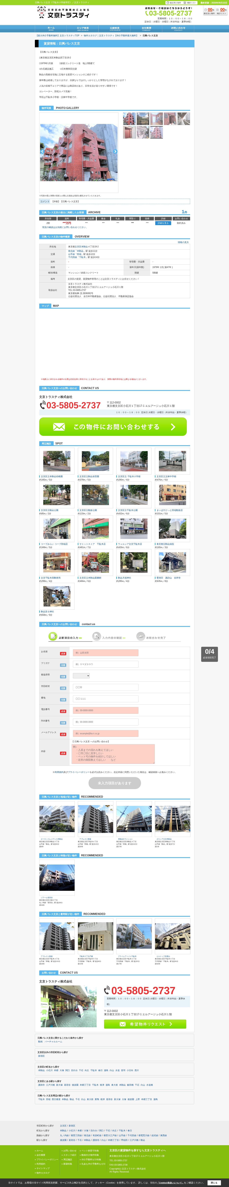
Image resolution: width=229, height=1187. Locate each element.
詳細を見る (163, 223)
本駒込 (84, 246)
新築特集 (67, 1164)
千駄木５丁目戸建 (86, 956)
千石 (81, 1070)
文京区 (78, 246)
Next (115, 151)
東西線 (163, 1135)
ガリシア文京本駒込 (164, 839)
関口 (67, 1070)
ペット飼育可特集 (90, 1150)
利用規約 (59, 772)
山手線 (71, 254)
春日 (100, 1070)
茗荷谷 (67, 1085)
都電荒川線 (143, 1135)
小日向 (130, 1070)
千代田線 (72, 257)
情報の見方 (183, 242)
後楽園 (75, 1085)
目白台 (74, 1070)
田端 (79, 254)
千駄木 (82, 257)
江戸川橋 (50, 1085)
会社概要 (41, 1155)
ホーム (40, 1150)
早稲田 (124, 1140)
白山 (112, 1070)
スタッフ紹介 (69, 1155)
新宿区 (41, 1056)
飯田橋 (130, 1085)
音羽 (123, 1070)
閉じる (214, 1182)
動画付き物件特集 (90, 1155)
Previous (42, 151)
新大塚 (59, 1085)
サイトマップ (43, 1168)
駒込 (72, 1099)
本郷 (56, 1070)
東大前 (114, 1085)
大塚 (62, 1070)
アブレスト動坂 (85, 839)
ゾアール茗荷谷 (47, 897)
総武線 (155, 1135)
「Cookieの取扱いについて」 (170, 1183)
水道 (117, 1070)
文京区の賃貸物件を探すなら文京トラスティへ (137, 1150)
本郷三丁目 (85, 1085)
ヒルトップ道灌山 (163, 956)
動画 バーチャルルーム (50, 1041)
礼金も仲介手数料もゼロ (93, 1164)
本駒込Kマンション (125, 839)
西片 (137, 1070)
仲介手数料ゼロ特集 (91, 1159)
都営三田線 (76, 1135)
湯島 (106, 1070)
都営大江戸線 (110, 1135)
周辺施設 (67, 1159)
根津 (102, 1085)
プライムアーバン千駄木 (127, 956)
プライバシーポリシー (79, 772)
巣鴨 (97, 1099)
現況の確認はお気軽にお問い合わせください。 (65, 227)
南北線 (71, 251)
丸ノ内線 (64, 1135)
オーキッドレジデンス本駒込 (52, 839)
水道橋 (149, 1085)
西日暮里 (56, 1099)
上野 (137, 1099)
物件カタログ (43, 1173)
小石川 (49, 1070)
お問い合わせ (69, 1150)
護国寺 (41, 1085)
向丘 (87, 1070)
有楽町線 (97, 1135)
